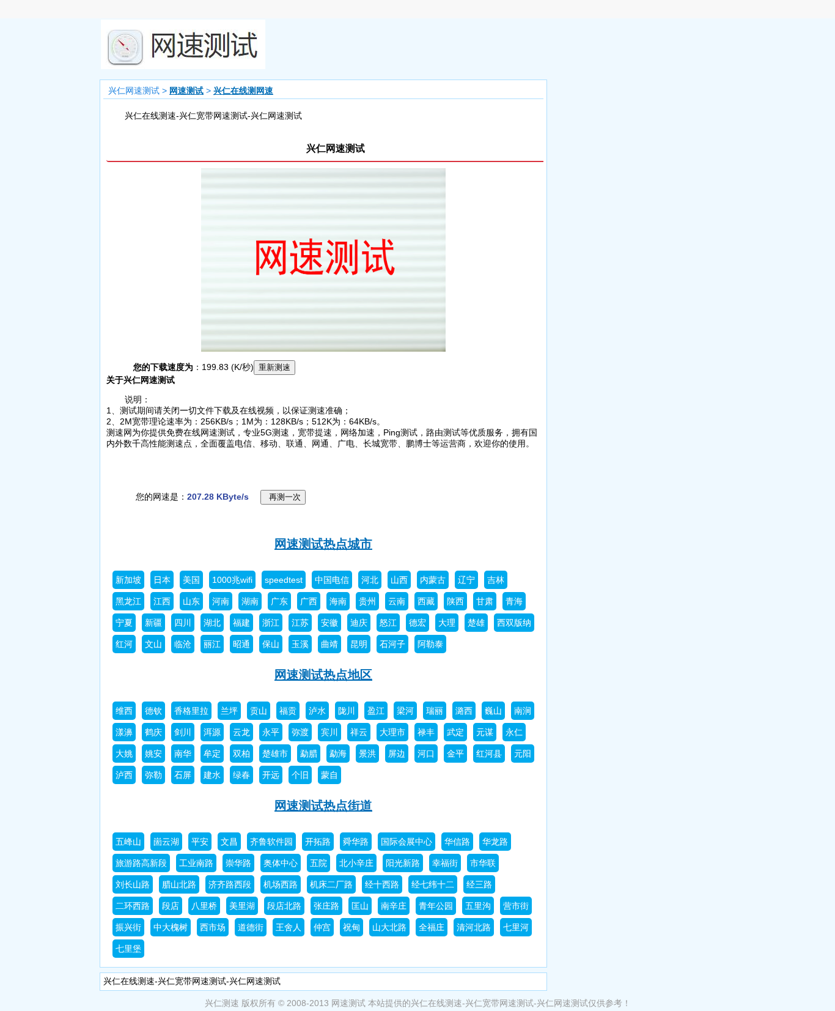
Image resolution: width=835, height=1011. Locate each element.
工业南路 (196, 863)
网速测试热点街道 (323, 805)
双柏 (241, 753)
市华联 (483, 863)
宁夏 (124, 623)
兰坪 (229, 711)
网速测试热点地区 (323, 674)
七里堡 (128, 949)
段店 (170, 906)
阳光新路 (403, 863)
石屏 (182, 775)
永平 (270, 732)
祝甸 (351, 927)
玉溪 (300, 644)
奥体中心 (280, 863)
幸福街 (445, 863)
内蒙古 (433, 580)
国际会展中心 (406, 841)
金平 (455, 753)
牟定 (212, 753)
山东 (191, 601)
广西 (308, 601)
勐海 (338, 753)
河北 (369, 580)
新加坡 (128, 580)
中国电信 (332, 580)
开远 (270, 775)
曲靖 (329, 644)
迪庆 (358, 623)
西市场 (213, 927)
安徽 (329, 623)
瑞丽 (434, 711)
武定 (455, 732)
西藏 (426, 601)
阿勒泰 (430, 644)
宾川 (329, 732)
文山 (153, 644)
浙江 (270, 623)
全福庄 (431, 927)
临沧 (182, 644)
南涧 (522, 711)
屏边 (396, 753)
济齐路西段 (229, 884)
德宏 (417, 623)
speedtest (284, 580)
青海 (514, 601)
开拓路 (318, 841)
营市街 (516, 906)
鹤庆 (153, 732)
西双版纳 (514, 623)
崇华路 (238, 863)
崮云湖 (166, 841)
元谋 (484, 732)
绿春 (241, 775)
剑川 (182, 732)
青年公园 (436, 906)
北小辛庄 (356, 863)
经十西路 (382, 884)
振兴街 (128, 927)
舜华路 (356, 841)
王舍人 (288, 927)
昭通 (241, 644)
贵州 (367, 601)
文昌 (229, 841)
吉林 (495, 580)
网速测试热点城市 (323, 543)
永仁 (514, 732)
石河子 (392, 644)
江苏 (300, 623)
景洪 (367, 753)
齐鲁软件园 (271, 841)
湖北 (212, 623)
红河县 (489, 753)
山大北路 (389, 927)
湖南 (250, 601)
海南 (338, 601)
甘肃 (484, 601)
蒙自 (329, 775)
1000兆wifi (232, 580)
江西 (162, 601)
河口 (426, 753)
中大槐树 (170, 927)
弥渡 (300, 732)
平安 (199, 841)
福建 (241, 623)
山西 (399, 580)
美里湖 (242, 906)
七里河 (516, 927)
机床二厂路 (331, 884)
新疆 (153, 623)
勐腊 (308, 753)
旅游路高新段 (141, 863)
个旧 (300, 775)
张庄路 (326, 906)
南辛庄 (393, 906)
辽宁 (466, 580)
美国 (191, 580)
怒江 (388, 623)
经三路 (479, 884)
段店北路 (284, 906)
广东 (279, 601)
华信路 (457, 841)
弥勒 (153, 775)
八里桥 (204, 906)
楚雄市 (275, 753)
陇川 (346, 711)
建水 (212, 775)
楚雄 (476, 623)
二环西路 (133, 906)
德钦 (153, 711)
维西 (124, 711)
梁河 (405, 711)
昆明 (358, 644)
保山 (270, 644)
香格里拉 (191, 711)
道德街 (250, 927)
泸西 (124, 775)
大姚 (124, 753)
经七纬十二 (432, 884)
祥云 (358, 732)
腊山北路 (179, 884)
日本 (162, 580)
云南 (396, 601)
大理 (446, 623)
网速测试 (186, 90)
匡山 (360, 906)
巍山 (493, 711)
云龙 (241, 732)
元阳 (522, 753)
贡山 (258, 711)
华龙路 (495, 841)
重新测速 (274, 367)
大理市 (392, 732)
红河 (124, 644)
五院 (318, 863)
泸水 (317, 711)
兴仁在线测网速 (243, 90)
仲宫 (322, 927)
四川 (182, 623)
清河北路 (474, 927)
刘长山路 (133, 884)
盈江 (375, 711)
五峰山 (128, 841)
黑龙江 (128, 601)
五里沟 (478, 906)
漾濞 (124, 732)
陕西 (455, 601)
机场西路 (280, 884)
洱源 (212, 732)
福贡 (287, 711)
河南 (220, 601)
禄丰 (426, 732)
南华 (182, 753)
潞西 (464, 711)
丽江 (212, 644)
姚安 (153, 753)
